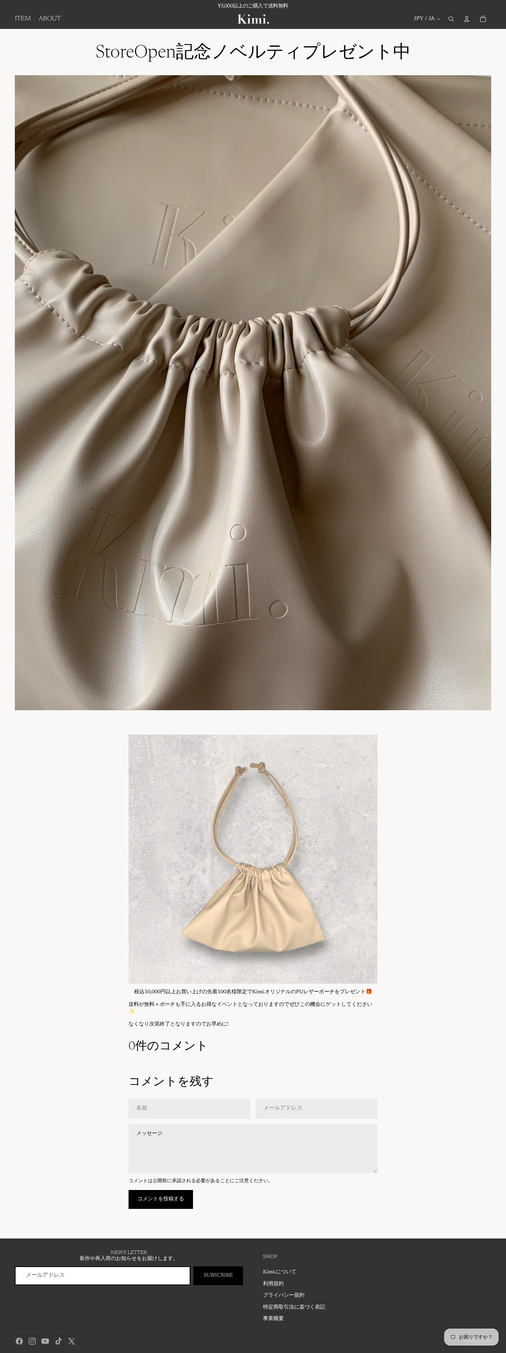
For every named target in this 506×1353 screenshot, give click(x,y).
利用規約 (273, 1284)
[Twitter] (71, 1341)
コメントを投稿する (160, 1199)
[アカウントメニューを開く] (467, 19)
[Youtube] (45, 1341)
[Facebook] (19, 1341)
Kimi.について (279, 1272)
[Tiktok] (58, 1341)
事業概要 (273, 1319)
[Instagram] (32, 1341)
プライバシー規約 (283, 1295)
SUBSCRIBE (218, 1275)
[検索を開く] (451, 19)
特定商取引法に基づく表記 (294, 1307)
